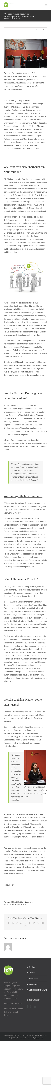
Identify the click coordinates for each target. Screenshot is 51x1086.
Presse (32, 973)
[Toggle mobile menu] (46, 4)
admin (9, 902)
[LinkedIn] (34, 1006)
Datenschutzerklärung (37, 990)
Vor (44, 29)
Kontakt (32, 967)
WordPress (39, 1038)
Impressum (33, 984)
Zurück (37, 29)
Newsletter (33, 978)
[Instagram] (29, 1006)
